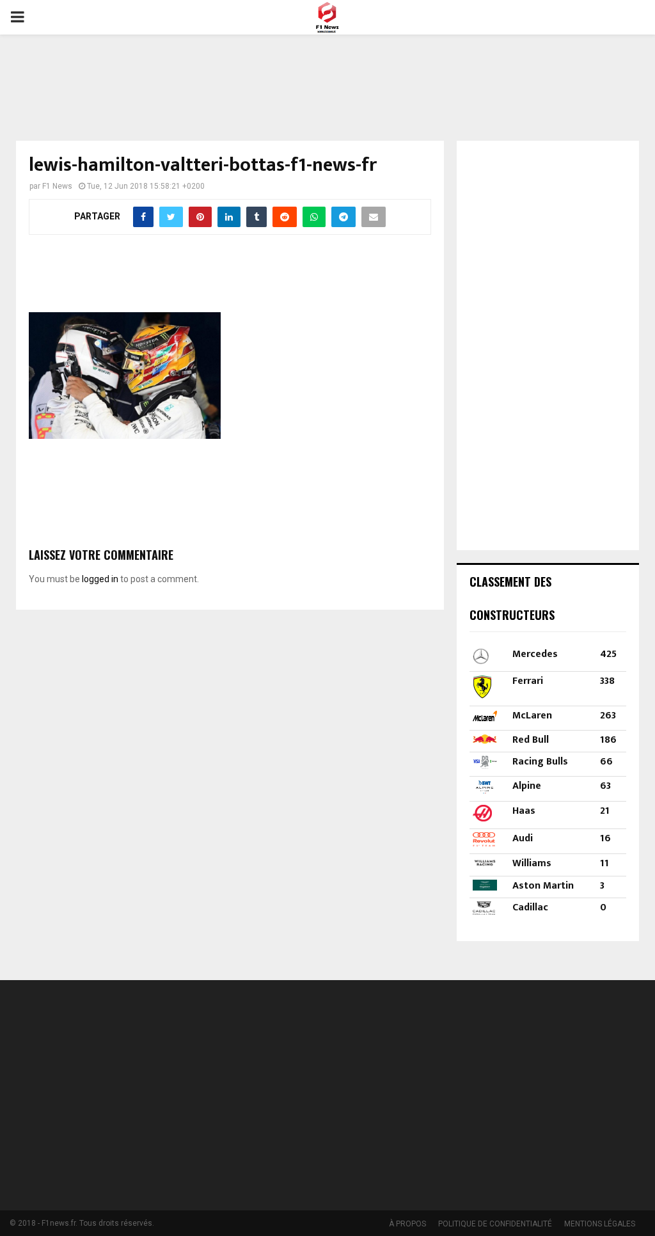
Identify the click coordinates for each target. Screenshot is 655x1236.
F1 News (57, 186)
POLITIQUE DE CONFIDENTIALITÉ (495, 1223)
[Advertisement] (327, 79)
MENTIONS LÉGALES (599, 1223)
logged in (100, 579)
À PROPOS (407, 1223)
